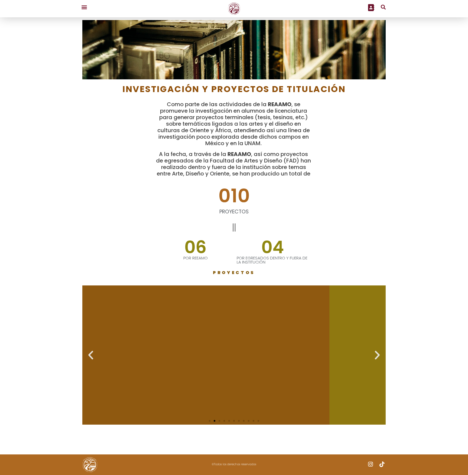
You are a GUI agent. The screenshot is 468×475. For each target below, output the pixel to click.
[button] (84, 6)
